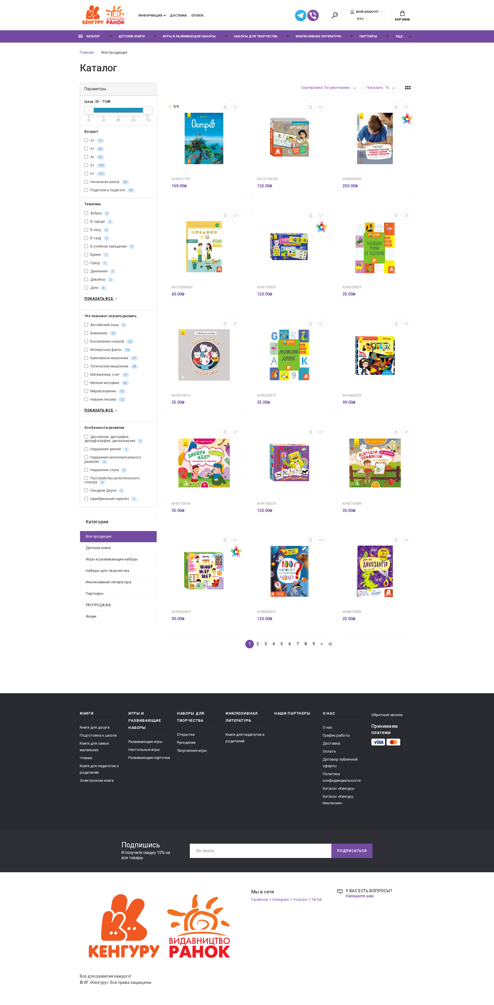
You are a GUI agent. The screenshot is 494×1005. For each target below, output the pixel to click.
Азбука (98, 213)
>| (330, 643)
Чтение (86, 758)
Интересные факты (109, 350)
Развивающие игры (145, 741)
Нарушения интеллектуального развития (112, 459)
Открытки (186, 734)
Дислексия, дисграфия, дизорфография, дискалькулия (112, 439)
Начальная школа (108, 182)
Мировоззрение (106, 391)
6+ (96, 174)
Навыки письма (106, 399)
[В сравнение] (225, 107)
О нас (327, 727)
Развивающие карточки (149, 757)
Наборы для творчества (256, 36)
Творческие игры (192, 750)
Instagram (280, 899)
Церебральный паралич (112, 499)
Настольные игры (144, 749)
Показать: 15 (377, 87)
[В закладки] (235, 107)
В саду (98, 238)
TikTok (316, 899)
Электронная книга (96, 780)
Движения (101, 271)
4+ (95, 157)
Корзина (402, 19)
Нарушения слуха (107, 470)
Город (97, 263)
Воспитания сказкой (110, 341)
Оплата (197, 15)
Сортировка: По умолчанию (325, 87)
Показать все (99, 299)
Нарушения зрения (108, 449)
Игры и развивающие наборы (189, 36)
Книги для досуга (94, 727)
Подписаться (352, 851)
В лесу (98, 230)
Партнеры (368, 36)
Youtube (300, 899)
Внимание (102, 333)
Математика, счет (108, 375)
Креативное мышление (112, 358)
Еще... (400, 36)
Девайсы (100, 280)
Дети (96, 288)
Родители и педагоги (111, 190)
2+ (95, 140)
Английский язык (107, 325)
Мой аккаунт (367, 12)
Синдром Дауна (105, 491)
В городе (100, 222)
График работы (336, 735)
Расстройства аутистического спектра (112, 480)
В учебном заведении (111, 246)
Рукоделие (186, 742)
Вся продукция (98, 536)
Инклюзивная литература (318, 36)
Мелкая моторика (108, 383)
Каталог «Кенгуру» (339, 788)
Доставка (178, 15)
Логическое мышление (112, 366)
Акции (91, 616)
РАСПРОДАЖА (98, 605)
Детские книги (131, 36)
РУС (360, 19)
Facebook (259, 899)
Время (98, 255)
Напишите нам (360, 896)
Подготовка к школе (98, 735)
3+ (95, 149)
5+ (96, 165)
